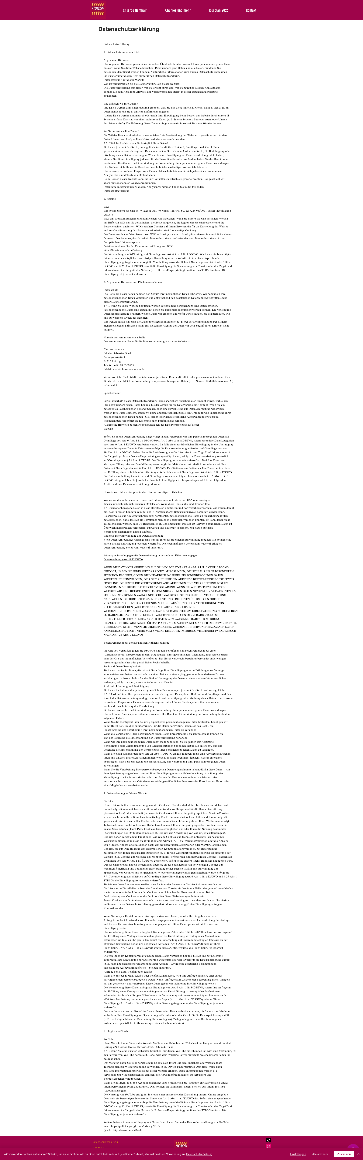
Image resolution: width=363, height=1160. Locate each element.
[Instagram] (268, 1146)
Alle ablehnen (320, 1154)
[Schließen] (358, 1154)
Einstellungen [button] (298, 1154)
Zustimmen (344, 1154)
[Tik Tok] (268, 1140)
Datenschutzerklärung (199, 1154)
